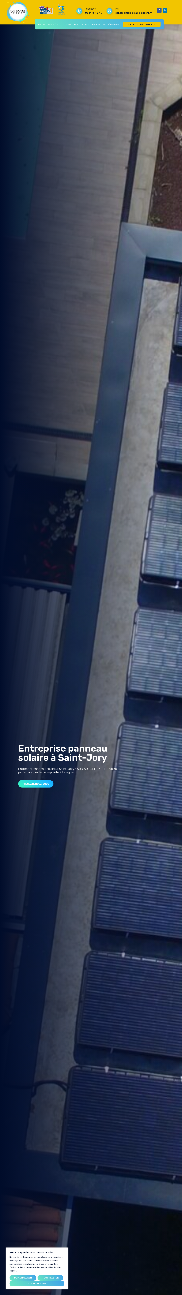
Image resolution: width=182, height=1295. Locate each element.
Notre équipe (54, 24)
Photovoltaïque (71, 24)
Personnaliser (23, 1278)
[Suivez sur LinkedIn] (165, 10)
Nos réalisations (111, 24)
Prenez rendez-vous (35, 783)
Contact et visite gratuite (142, 24)
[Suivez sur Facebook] (159, 10)
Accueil (42, 24)
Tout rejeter (50, 1278)
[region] (37, 1268)
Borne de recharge (91, 24)
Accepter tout (37, 1283)
